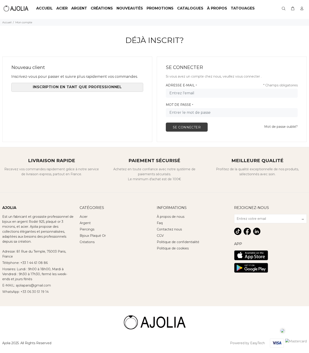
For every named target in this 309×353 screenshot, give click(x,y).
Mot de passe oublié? (281, 127)
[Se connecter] (302, 8)
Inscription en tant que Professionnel (77, 87)
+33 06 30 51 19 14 (35, 292)
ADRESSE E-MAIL (181, 85)
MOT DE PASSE (179, 105)
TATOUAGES (243, 8)
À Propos (217, 8)
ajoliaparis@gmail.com (33, 285)
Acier (84, 217)
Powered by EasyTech (247, 343)
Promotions (160, 8)
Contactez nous (169, 229)
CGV (160, 236)
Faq (160, 223)
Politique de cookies (173, 248)
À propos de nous (170, 217)
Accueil (44, 8)
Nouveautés (129, 8)
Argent (79, 8)
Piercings (87, 229)
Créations (102, 8)
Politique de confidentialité (178, 242)
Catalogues (190, 8)
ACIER (62, 8)
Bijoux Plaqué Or (93, 236)
